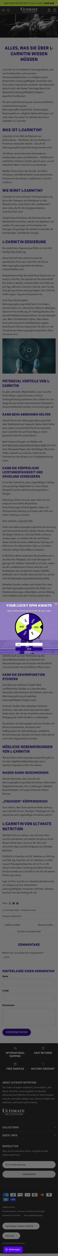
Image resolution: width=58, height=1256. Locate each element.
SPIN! (29, 649)
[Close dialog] (56, 604)
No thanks (29, 651)
